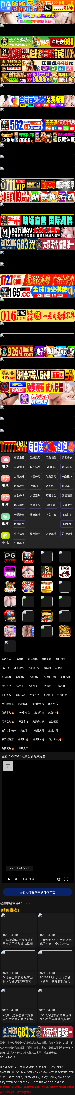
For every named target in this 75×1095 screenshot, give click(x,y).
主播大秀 (47, 685)
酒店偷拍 (33, 685)
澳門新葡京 (38, 703)
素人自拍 (67, 466)
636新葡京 (24, 712)
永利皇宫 (53, 703)
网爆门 (67, 514)
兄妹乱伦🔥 (55, 739)
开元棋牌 (33, 659)
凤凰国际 (34, 677)
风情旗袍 (19, 505)
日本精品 (35, 466)
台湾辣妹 (19, 476)
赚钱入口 (23, 748)
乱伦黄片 (6, 694)
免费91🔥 (23, 739)
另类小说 (19, 543)
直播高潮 (65, 677)
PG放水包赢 (49, 677)
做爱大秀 (39, 730)
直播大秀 (53, 730)
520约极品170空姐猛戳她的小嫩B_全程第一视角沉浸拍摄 (56, 943)
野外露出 (67, 486)
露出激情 (35, 514)
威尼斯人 (6, 659)
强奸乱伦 (35, 457)
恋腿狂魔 (67, 495)
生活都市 (19, 533)
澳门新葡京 (8, 703)
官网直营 (47, 659)
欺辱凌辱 (19, 486)
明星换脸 (35, 505)
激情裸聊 (39, 712)
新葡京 (58, 668)
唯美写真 (51, 514)
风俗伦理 (67, 533)
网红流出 (51, 486)
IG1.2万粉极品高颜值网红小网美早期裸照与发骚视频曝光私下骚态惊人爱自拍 (56, 1020)
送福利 (47, 668)
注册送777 (33, 668)
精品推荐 (19, 457)
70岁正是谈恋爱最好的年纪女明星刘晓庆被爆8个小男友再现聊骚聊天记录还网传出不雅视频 (19, 1020)
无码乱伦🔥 (8, 721)
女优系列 (35, 495)
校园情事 (35, 533)
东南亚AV (67, 476)
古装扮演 (19, 495)
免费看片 (25, 730)
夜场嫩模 (48, 694)
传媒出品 (19, 524)
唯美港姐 (51, 476)
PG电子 (6, 668)
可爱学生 (51, 495)
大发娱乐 (23, 703)
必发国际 (62, 694)
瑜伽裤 (51, 505)
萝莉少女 (67, 457)
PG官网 (20, 659)
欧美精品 (51, 457)
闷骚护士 (67, 505)
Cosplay (51, 466)
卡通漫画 (19, 514)
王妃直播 (60, 685)
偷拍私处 (20, 694)
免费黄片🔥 (8, 748)
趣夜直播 (34, 694)
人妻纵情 (51, 533)
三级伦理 (19, 466)
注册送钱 (19, 668)
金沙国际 (54, 721)
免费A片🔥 (39, 739)
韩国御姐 (35, 476)
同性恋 (67, 524)
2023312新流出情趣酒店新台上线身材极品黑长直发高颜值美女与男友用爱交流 (55, 983)
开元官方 (23, 721)
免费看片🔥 (8, 712)
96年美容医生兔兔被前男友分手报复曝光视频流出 (18, 943)
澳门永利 (60, 659)
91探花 (35, 486)
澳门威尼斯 (8, 739)
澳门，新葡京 (9, 730)
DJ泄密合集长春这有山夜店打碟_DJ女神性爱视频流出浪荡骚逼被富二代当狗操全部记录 (18, 983)
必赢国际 (20, 677)
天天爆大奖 (38, 721)
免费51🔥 (53, 712)
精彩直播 (6, 685)
